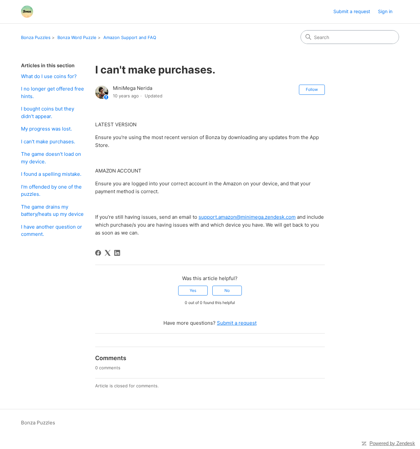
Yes (193, 290)
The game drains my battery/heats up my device (52, 210)
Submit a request (351, 11)
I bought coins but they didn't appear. (47, 112)
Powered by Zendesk (392, 443)
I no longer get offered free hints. (52, 92)
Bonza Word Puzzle (76, 37)
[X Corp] (108, 253)
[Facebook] (98, 253)
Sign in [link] (385, 11)
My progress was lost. (46, 129)
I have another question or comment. (51, 230)
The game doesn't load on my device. (51, 158)
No (227, 290)
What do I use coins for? (49, 76)
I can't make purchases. (48, 141)
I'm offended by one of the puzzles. (51, 190)
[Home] (27, 12)
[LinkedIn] (117, 253)
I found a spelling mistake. (51, 174)
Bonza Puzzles (36, 37)
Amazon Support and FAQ (129, 37)
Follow (312, 89)
